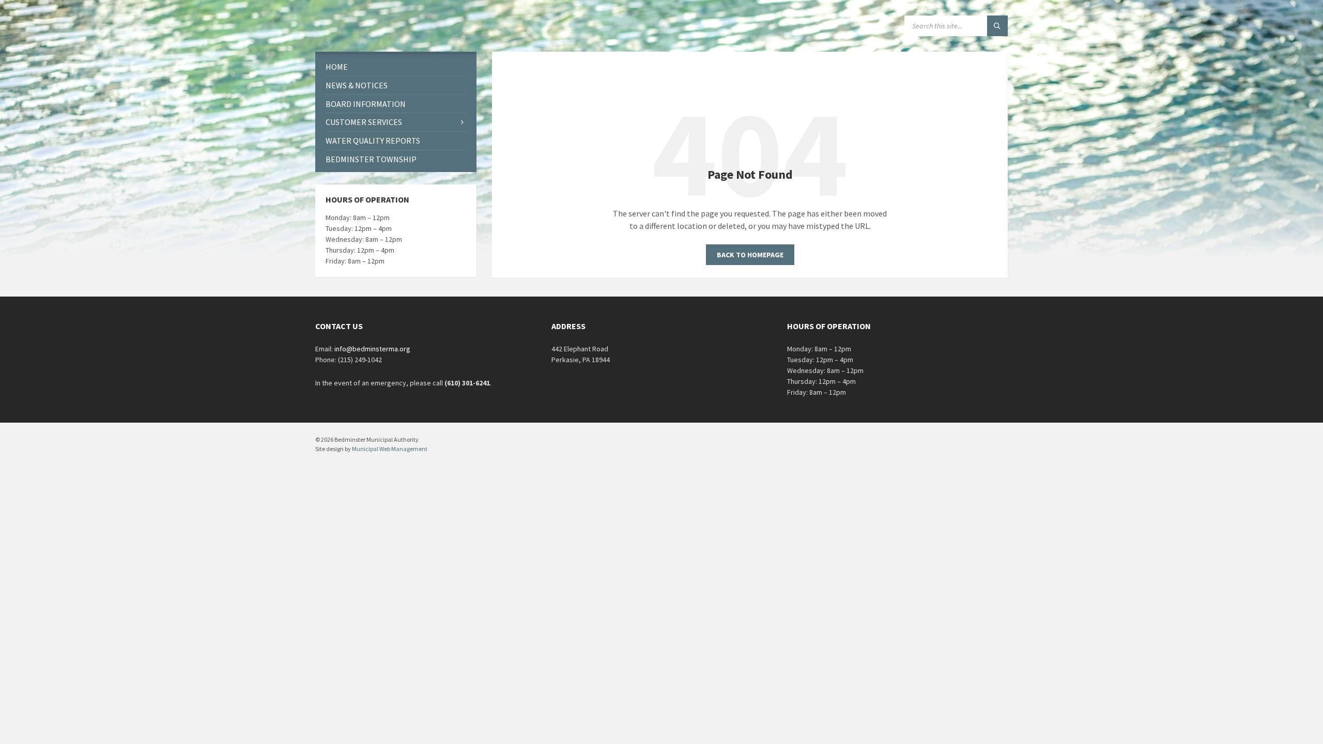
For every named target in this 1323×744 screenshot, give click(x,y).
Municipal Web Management (389, 449)
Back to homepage (750, 254)
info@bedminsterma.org (372, 348)
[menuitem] (396, 67)
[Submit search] (997, 26)
